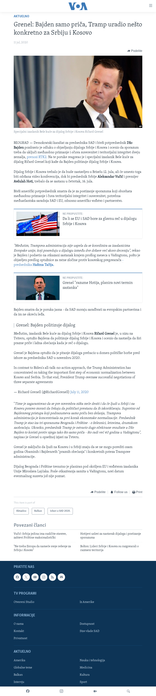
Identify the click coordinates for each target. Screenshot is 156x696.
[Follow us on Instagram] (43, 577)
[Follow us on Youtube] (35, 577)
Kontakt (19, 631)
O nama (19, 624)
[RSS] (52, 577)
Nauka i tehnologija (92, 660)
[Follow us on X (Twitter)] (26, 577)
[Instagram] (61, 691)
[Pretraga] (128, 691)
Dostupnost (87, 624)
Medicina (86, 667)
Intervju (19, 682)
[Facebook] (28, 691)
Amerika (19, 660)
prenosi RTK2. (37, 157)
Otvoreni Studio (24, 602)
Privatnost (20, 638)
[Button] (134, 50)
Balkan (18, 674)
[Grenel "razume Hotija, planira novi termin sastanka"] (38, 288)
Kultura (85, 674)
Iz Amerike (87, 602)
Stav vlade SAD (89, 631)
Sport (83, 682)
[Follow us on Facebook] (17, 577)
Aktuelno (21, 16)
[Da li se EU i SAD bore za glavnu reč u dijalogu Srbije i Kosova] (38, 224)
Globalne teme (23, 667)
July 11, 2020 (79, 392)
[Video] (95, 691)
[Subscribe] (61, 577)
